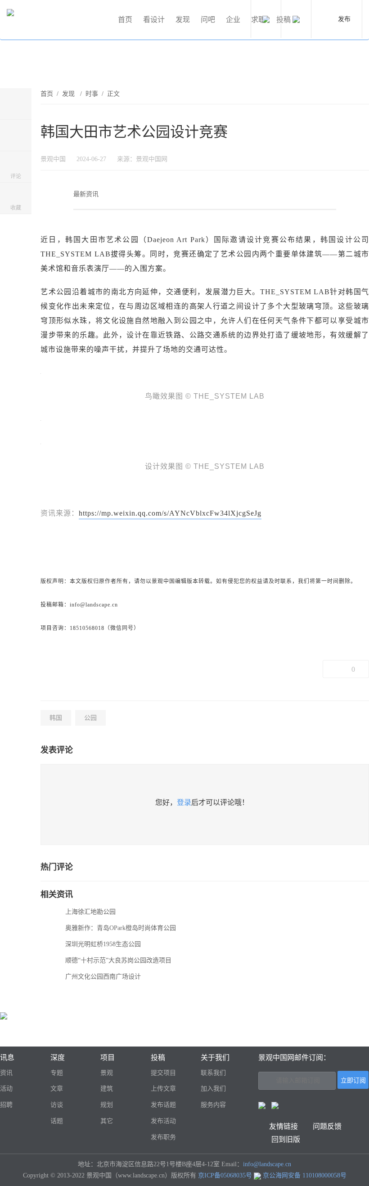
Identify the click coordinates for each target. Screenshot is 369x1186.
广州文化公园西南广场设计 (103, 976)
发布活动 (163, 1121)
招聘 (6, 1104)
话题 (56, 1121)
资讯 (6, 1072)
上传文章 (163, 1088)
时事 (92, 93)
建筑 (106, 1088)
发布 (344, 19)
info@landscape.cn (267, 1164)
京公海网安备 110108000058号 (304, 1175)
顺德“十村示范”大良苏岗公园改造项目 (118, 960)
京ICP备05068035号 (225, 1175)
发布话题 (163, 1104)
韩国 (56, 717)
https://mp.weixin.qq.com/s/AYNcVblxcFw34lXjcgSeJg (170, 513)
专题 (56, 1072)
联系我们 (213, 1072)
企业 (233, 19)
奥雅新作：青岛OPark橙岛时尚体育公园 (120, 928)
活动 (6, 1088)
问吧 (208, 19)
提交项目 (163, 1072)
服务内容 (213, 1104)
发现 (183, 19)
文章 (56, 1088)
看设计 (154, 19)
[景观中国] (58, 20)
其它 (106, 1121)
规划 (106, 1104)
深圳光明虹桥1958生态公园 (103, 944)
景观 (106, 1072)
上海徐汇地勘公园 (90, 911)
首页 (125, 19)
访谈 (56, 1104)
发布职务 (163, 1137)
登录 (184, 802)
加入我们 (213, 1088)
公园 (90, 717)
